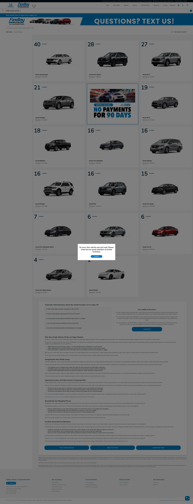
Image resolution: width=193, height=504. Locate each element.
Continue (96, 256)
